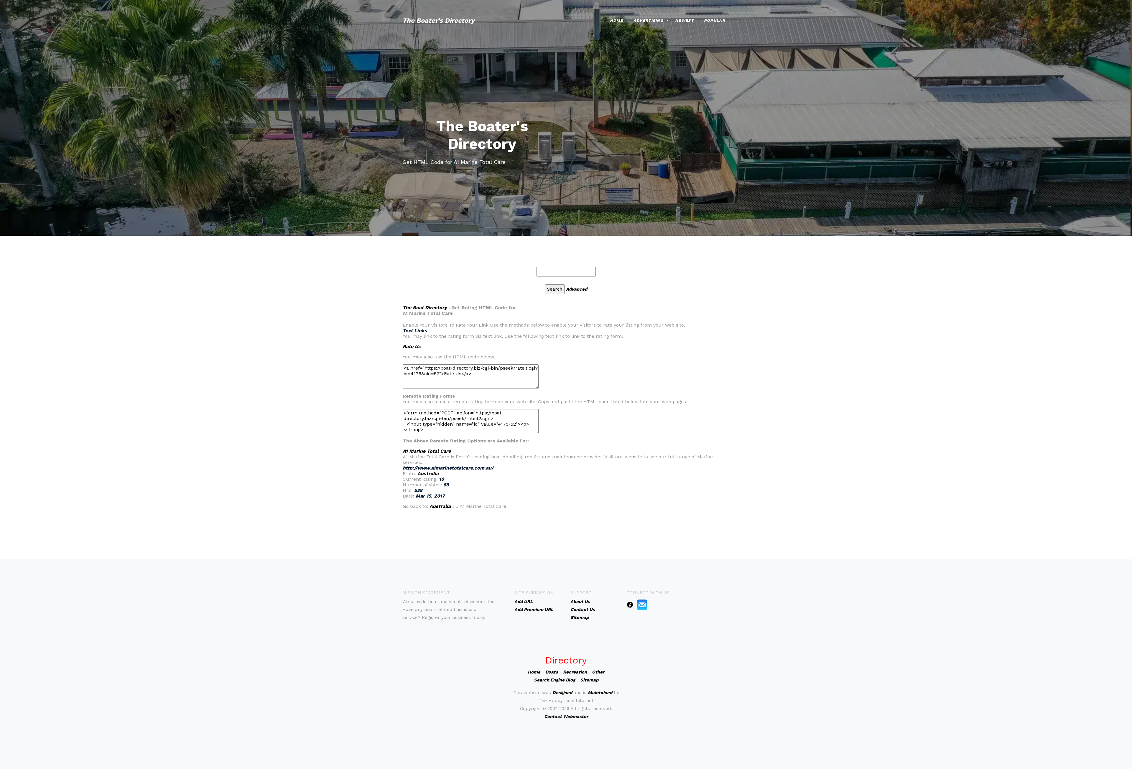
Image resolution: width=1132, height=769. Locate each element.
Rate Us (412, 346)
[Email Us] (642, 604)
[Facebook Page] (630, 604)
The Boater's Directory (438, 20)
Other (598, 672)
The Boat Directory (425, 307)
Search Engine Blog (554, 680)
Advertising (648, 20)
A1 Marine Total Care (427, 451)
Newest (684, 20)
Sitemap (589, 680)
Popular (714, 20)
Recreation (575, 672)
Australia (428, 473)
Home (616, 20)
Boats (551, 672)
